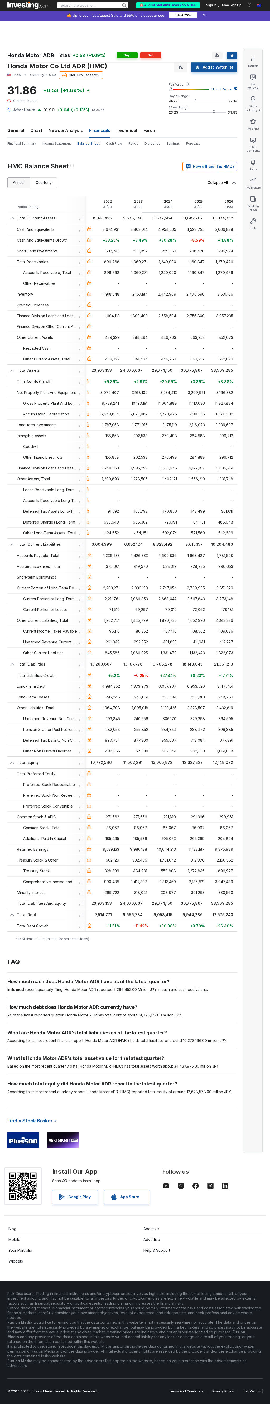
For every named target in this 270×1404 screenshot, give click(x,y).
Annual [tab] (19, 182)
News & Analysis (66, 130)
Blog (12, 1228)
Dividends (152, 143)
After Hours (24, 109)
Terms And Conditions (186, 1391)
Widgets (15, 1261)
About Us (151, 1228)
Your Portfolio (20, 1250)
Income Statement (56, 143)
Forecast (193, 143)
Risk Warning (252, 1391)
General (15, 130)
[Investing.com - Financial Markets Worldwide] (28, 5)
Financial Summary (21, 143)
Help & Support (156, 1250)
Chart (36, 130)
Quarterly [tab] (44, 182)
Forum (149, 130)
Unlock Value (221, 89)
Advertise (151, 1239)
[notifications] (250, 4)
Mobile (14, 1239)
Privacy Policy (223, 1391)
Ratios (133, 143)
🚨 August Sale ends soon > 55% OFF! (168, 5)
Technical (127, 130)
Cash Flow (114, 143)
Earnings (173, 143)
